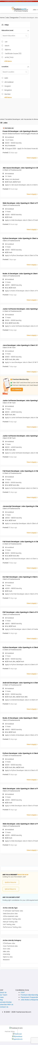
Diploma (8, 50)
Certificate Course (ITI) (13, 53)
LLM (6, 42)
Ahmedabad (9, 82)
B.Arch (7, 46)
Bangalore (8, 90)
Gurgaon (8, 86)
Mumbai (7, 94)
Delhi (6, 78)
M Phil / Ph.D (9, 57)
